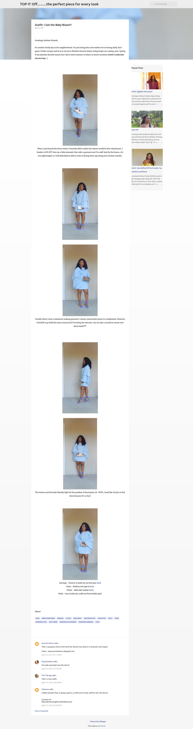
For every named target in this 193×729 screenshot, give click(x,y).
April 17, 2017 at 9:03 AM (52, 705)
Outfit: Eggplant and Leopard (141, 91)
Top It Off (134, 130)
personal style (41, 622)
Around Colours (48, 643)
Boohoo (60, 618)
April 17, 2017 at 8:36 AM (52, 682)
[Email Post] (36, 615)
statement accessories (68, 622)
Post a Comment (41, 711)
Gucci (110, 618)
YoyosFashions (47, 661)
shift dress (53, 622)
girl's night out (89, 618)
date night (77, 618)
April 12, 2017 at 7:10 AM (52, 655)
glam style (102, 618)
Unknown (45, 689)
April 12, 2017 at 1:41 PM (52, 668)
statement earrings (86, 622)
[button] (36, 32)
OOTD (117, 618)
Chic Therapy (47, 675)
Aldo (37, 618)
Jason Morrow (101, 726)
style (97, 622)
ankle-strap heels (48, 618)
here (98, 583)
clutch (68, 618)
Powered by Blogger (98, 721)
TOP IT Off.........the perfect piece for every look (59, 4)
